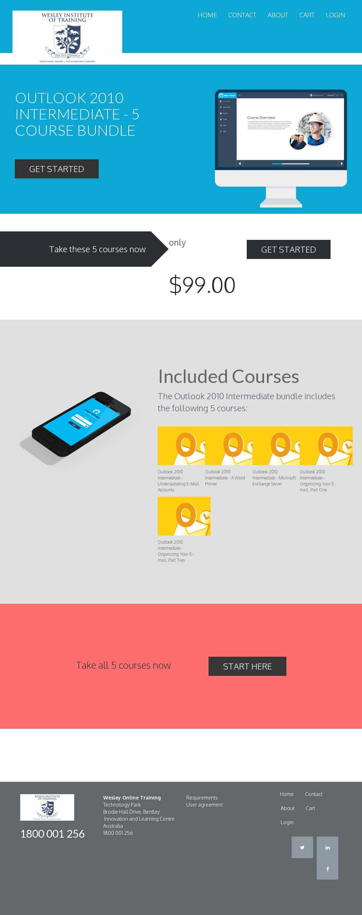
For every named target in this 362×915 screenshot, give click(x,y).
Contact (242, 15)
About (278, 15)
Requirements (202, 798)
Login (335, 15)
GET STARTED (56, 168)
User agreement (204, 805)
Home (207, 15)
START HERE (247, 666)
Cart (307, 15)
